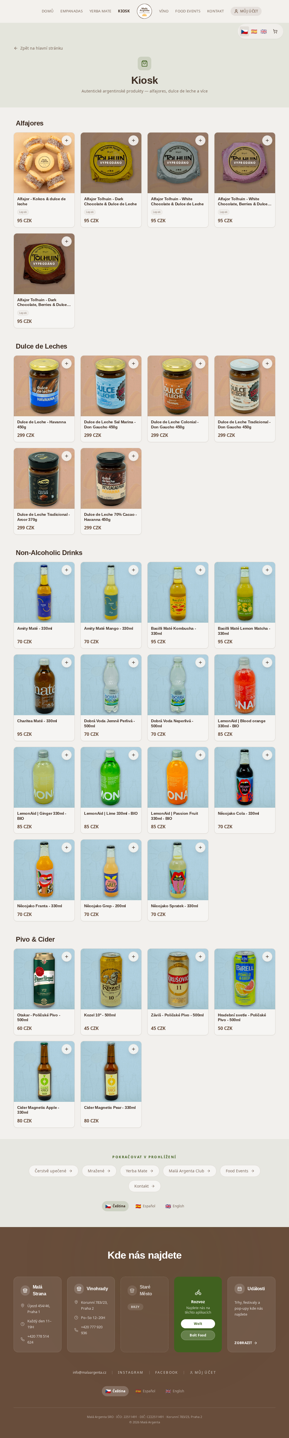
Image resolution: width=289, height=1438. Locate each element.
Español (145, 1206)
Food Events (237, 1170)
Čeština (115, 1206)
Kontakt (141, 1186)
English (174, 1206)
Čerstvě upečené (50, 1170)
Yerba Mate (136, 1170)
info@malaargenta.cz (89, 1372)
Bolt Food (198, 1335)
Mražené (96, 1170)
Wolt (198, 1323)
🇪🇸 (254, 31)
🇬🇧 (263, 31)
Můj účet (205, 1372)
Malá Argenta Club (186, 1170)
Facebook (166, 1372)
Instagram (131, 1372)
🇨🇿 (244, 31)
